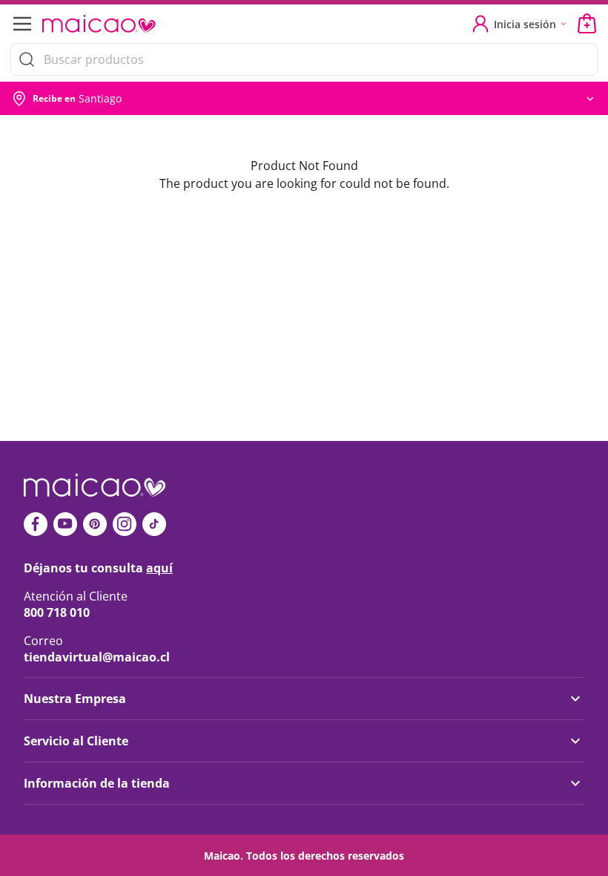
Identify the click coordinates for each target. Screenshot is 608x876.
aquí (159, 568)
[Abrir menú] (20, 23)
